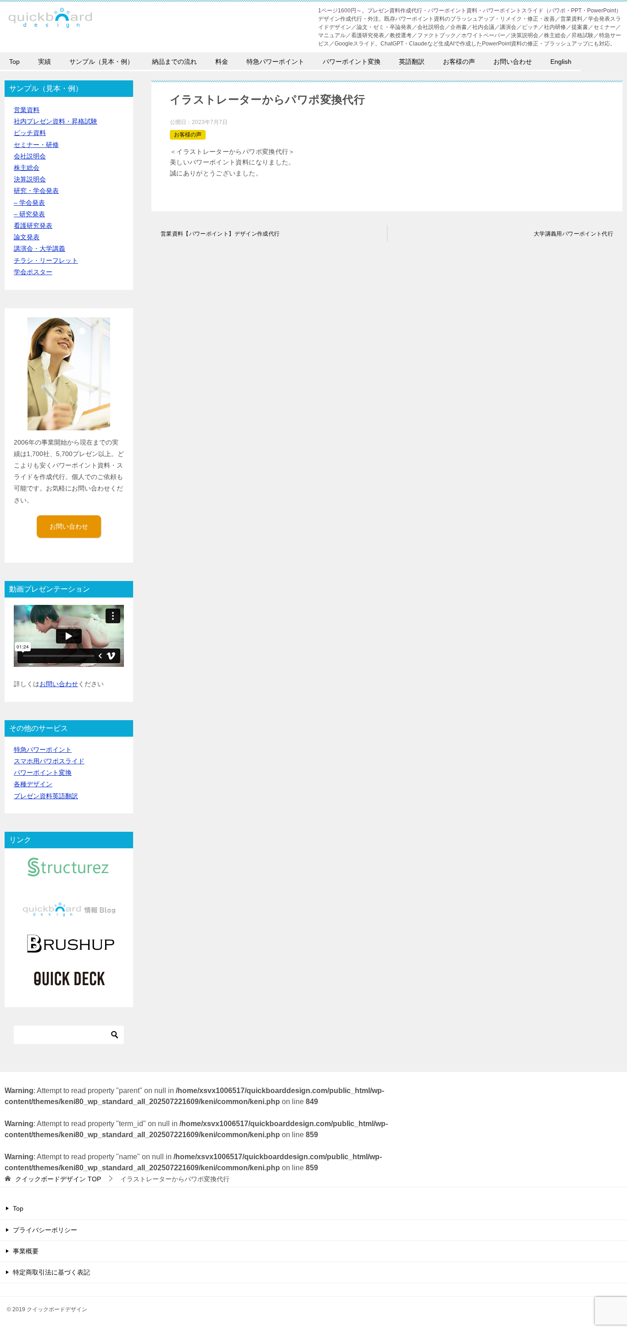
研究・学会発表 (36, 190)
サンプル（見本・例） (101, 61)
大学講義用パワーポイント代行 (573, 234)
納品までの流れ (174, 61)
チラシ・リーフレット (46, 260)
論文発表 (26, 237)
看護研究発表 (33, 225)
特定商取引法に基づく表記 (51, 1272)
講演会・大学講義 (39, 248)
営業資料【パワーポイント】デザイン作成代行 (220, 234)
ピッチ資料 (30, 132)
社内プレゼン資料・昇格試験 (55, 121)
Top (14, 61)
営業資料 (26, 109)
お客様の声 (459, 61)
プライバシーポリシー (45, 1230)
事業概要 (26, 1251)
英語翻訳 (412, 61)
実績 (44, 61)
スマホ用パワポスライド (49, 761)
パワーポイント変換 (352, 61)
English (560, 61)
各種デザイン (33, 784)
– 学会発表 (29, 202)
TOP (58, 1179)
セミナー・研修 (36, 144)
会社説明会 (30, 156)
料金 (221, 61)
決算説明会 (30, 179)
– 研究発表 (29, 214)
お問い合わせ (512, 61)
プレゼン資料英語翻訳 (46, 796)
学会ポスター (33, 272)
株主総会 (26, 167)
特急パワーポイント (275, 61)
